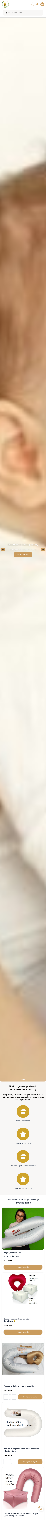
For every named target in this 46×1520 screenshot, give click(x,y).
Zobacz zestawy (23, 554)
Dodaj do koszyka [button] (30, 1397)
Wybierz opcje (23, 1267)
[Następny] (43, 549)
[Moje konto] (32, 4)
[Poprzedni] (3, 549)
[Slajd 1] (22, 1079)
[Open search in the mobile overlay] (23, 13)
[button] (42, 4)
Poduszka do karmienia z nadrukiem (20, 1386)
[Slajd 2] (24, 1079)
